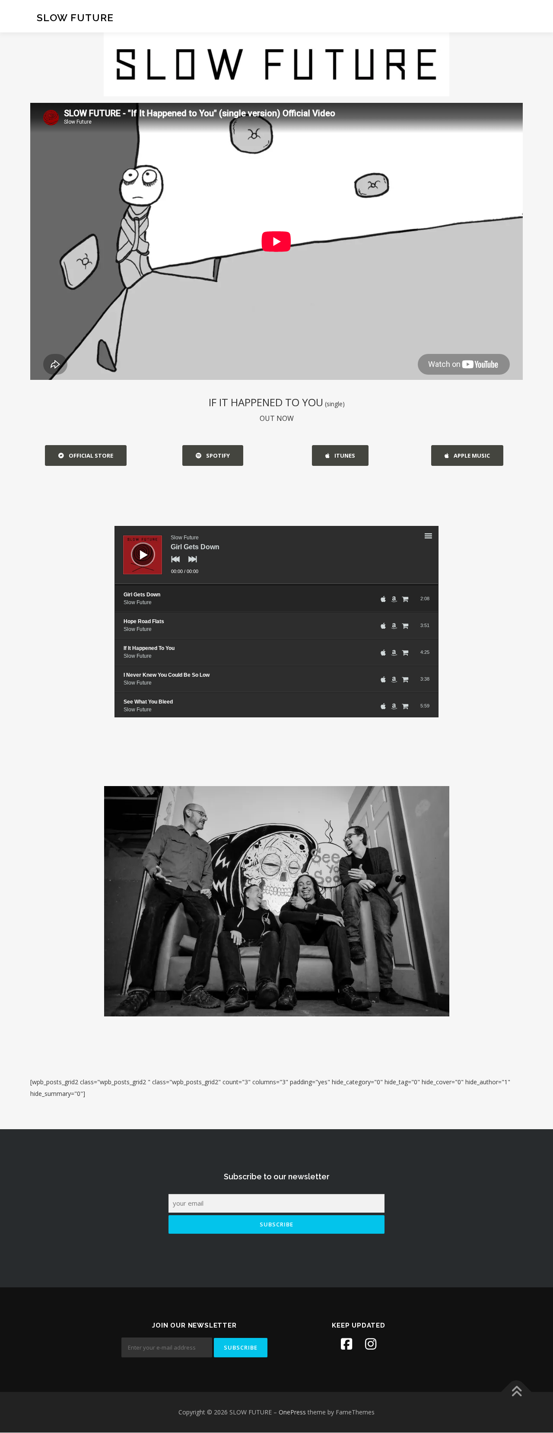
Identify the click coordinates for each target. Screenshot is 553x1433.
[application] (276, 556)
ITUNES (344, 455)
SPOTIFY (217, 455)
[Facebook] (346, 1343)
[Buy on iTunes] (383, 599)
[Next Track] (190, 565)
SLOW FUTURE (75, 17)
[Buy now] (405, 599)
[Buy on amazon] (394, 599)
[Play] (136, 548)
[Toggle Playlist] (436, 537)
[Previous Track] (173, 565)
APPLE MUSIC (471, 455)
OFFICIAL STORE (90, 455)
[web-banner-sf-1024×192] (276, 64)
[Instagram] (370, 1343)
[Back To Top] (516, 1392)
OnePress (292, 1412)
